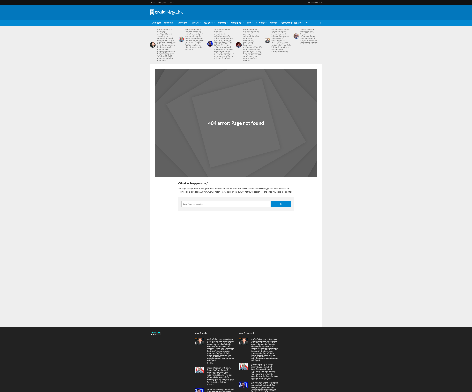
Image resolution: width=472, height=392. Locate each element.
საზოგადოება (236, 23)
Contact (171, 2)
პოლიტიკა (222, 23)
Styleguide (162, 2)
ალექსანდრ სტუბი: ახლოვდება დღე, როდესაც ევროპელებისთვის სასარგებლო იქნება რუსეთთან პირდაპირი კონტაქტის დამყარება (309, 36)
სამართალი (261, 23)
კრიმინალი (182, 23)
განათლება (156, 23)
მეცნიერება (208, 23)
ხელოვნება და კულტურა (291, 23)
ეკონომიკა (168, 23)
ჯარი (249, 23)
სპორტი (273, 23)
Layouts (153, 2)
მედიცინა (195, 23)
